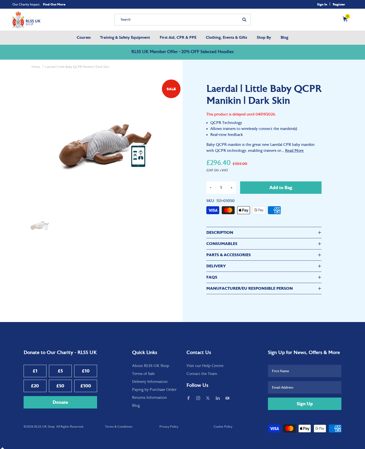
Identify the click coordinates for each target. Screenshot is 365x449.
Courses (84, 38)
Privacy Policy (168, 426)
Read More (294, 150)
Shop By (264, 38)
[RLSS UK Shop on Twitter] (208, 398)
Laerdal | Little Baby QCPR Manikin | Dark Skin (77, 67)
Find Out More (54, 4)
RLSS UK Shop (44, 426)
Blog (284, 38)
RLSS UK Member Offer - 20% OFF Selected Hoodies (182, 52)
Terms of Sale (143, 373)
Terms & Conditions (118, 426)
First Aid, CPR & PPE (178, 38)
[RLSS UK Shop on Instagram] (198, 398)
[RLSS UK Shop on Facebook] (188, 398)
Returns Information (149, 397)
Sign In (322, 4)
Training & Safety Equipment (125, 38)
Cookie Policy (223, 426)
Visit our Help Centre (204, 366)
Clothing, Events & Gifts (226, 38)
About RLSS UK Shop (150, 366)
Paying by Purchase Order (154, 389)
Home (36, 67)
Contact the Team (201, 373)
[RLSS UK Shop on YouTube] (227, 398)
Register (339, 4)
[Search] (244, 19)
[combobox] (182, 19)
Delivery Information (150, 381)
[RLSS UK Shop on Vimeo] (235, 398)
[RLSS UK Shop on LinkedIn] (218, 398)
